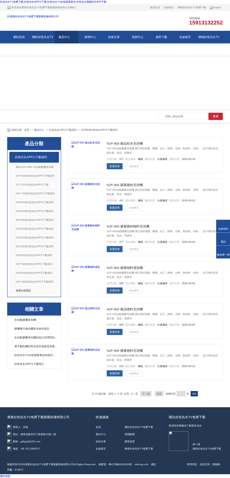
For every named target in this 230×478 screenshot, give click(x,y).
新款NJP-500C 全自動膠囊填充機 (34, 167)
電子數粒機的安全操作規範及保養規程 (36, 346)
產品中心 (64, 37)
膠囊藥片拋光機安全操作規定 (31, 328)
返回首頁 (155, 7)
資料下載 (161, 37)
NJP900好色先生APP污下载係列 (99, 129)
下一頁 (146, 393)
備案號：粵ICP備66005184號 (115, 464)
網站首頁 (19, 37)
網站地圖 (5, 476)
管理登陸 (192, 464)
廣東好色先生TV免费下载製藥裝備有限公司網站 (48, 7)
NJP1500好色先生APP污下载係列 (35, 228)
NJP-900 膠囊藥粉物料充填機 (128, 226)
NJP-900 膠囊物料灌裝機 (125, 268)
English (217, 7)
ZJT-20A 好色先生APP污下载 (32, 184)
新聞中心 (90, 37)
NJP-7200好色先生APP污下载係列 (35, 193)
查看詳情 (115, 166)
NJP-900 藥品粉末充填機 (125, 143)
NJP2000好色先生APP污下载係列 (35, 211)
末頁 (159, 393)
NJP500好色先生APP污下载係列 (34, 272)
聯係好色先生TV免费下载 (192, 7)
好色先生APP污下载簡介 (29, 363)
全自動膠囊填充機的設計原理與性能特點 (36, 337)
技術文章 (114, 37)
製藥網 (216, 464)
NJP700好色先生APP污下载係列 (34, 264)
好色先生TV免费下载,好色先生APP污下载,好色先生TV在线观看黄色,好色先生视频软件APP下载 (53, 1)
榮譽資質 (130, 441)
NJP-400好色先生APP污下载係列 (34, 281)
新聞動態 (130, 434)
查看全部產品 (23, 290)
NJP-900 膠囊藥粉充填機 (125, 185)
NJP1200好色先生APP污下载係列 (35, 237)
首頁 (27, 129)
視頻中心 (137, 37)
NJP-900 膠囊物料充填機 (125, 350)
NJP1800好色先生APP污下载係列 (35, 219)
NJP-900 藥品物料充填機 (125, 309)
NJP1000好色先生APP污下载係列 (35, 246)
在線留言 (169, 7)
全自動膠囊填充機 (25, 319)
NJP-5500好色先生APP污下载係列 (35, 175)
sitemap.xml (141, 464)
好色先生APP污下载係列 (63, 129)
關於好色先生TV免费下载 (42, 43)
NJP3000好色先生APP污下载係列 (35, 202)
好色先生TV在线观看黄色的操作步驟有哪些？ (36, 355)
